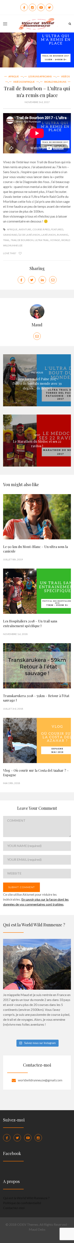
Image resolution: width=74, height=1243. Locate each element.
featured (57, 229)
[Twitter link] (17, 1137)
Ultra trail (42, 240)
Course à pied (41, 229)
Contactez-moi (13, 1208)
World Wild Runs (55, 81)
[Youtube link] (27, 1137)
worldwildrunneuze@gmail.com (40, 1080)
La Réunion (48, 234)
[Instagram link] (38, 1137)
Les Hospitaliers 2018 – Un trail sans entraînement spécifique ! (30, 623)
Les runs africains (40, 76)
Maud (37, 324)
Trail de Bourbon (22, 240)
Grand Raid (10, 234)
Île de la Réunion (29, 234)
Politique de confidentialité (22, 1203)
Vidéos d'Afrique (24, 81)
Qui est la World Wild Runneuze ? (26, 1198)
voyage (55, 240)
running (62, 234)
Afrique (13, 76)
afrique (12, 229)
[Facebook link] (6, 1137)
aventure (25, 229)
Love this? (9, 253)
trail (6, 240)
